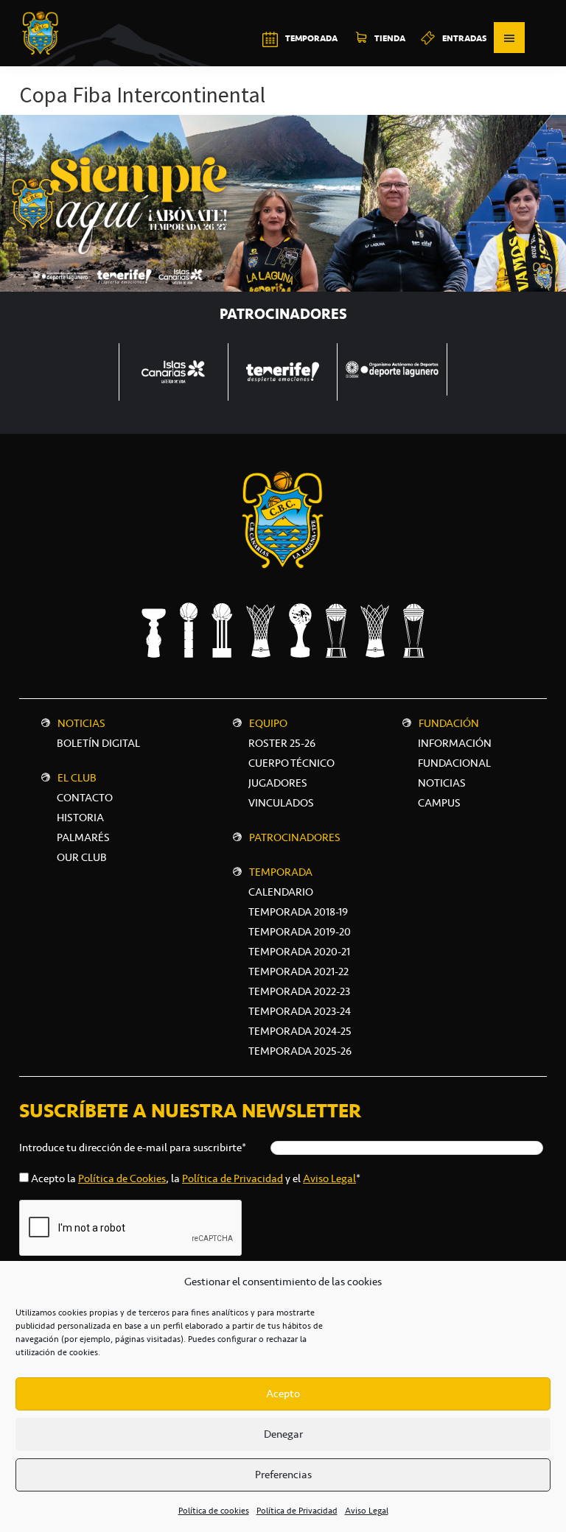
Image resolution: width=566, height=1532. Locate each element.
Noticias (81, 723)
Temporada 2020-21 (299, 951)
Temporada (280, 872)
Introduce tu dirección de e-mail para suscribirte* (132, 1147)
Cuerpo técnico (291, 763)
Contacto (85, 798)
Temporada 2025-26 (300, 1051)
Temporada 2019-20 (299, 932)
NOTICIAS (442, 783)
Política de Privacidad (297, 1510)
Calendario (280, 892)
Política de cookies (213, 1510)
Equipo (268, 723)
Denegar (283, 1434)
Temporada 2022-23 (299, 991)
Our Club (82, 857)
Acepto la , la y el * (195, 1178)
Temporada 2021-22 (298, 971)
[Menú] (509, 37)
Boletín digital (98, 743)
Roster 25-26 (281, 743)
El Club (77, 778)
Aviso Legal (366, 1510)
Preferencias (283, 1474)
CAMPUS (439, 803)
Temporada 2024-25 (300, 1031)
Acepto (283, 1393)
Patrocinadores (294, 837)
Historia (80, 817)
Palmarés (83, 837)
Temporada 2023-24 (299, 1011)
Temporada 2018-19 (298, 912)
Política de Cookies (122, 1178)
